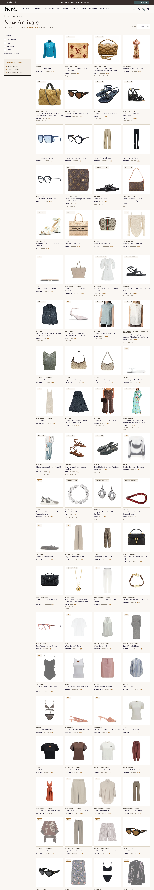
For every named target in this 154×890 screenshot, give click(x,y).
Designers (93, 8)
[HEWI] (11, 9)
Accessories (62, 8)
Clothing (36, 8)
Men (84, 8)
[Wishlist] (135, 9)
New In (26, 8)
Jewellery (75, 8)
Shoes (52, 8)
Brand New (104, 8)
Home (6, 16)
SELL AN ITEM (141, 2)
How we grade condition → (12, 53)
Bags (45, 8)
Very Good (10, 46)
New (8, 43)
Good (9, 50)
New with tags (12, 39)
